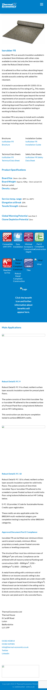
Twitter (5, 650)
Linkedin (5, 653)
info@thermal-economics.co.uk (15, 647)
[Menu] (42, 4)
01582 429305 (8, 644)
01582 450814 (8, 641)
